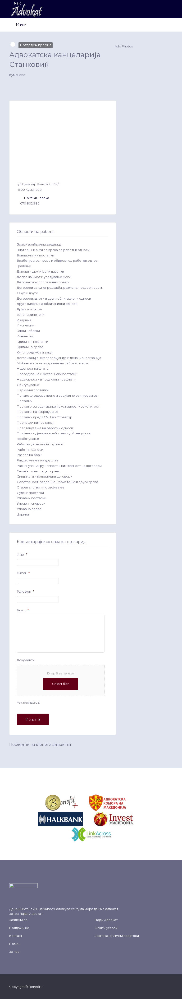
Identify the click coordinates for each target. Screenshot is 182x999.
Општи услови (106, 928)
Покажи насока (36, 198)
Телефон (25, 591)
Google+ (155, 986)
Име (22, 554)
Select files (60, 684)
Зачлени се (18, 920)
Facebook (140, 986)
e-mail (23, 573)
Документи (26, 660)
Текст (23, 610)
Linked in (170, 986)
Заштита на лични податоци (117, 936)
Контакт (15, 936)
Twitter (148, 986)
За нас (14, 951)
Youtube (163, 986)
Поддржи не (19, 928)
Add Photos (123, 46)
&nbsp (83, 802)
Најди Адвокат (31, 913)
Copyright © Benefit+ (25, 987)
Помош (15, 944)
